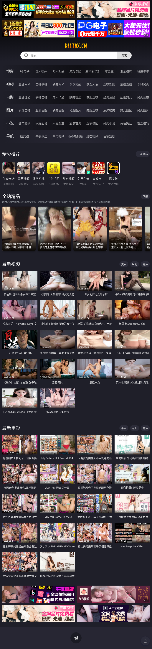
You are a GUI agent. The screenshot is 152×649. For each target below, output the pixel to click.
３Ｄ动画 (75, 84)
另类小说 (109, 123)
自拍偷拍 (41, 84)
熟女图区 (126, 110)
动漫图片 (75, 110)
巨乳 (134, 264)
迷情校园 (92, 123)
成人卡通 (58, 97)
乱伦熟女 (126, 97)
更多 (145, 264)
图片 (10, 110)
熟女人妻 (92, 84)
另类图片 (143, 110)
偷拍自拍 (41, 97)
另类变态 (143, 97)
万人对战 (58, 71)
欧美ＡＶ (58, 84)
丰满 (123, 428)
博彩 (10, 71)
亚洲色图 (41, 110)
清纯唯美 (109, 110)
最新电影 (11, 428)
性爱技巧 (143, 123)
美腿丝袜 (92, 110)
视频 (10, 84)
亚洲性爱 (24, 97)
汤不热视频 (75, 136)
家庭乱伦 (41, 123)
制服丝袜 (92, 97)
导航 (10, 136)
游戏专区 (75, 71)
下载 (145, 196)
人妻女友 (58, 123)
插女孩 (24, 136)
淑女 (134, 428)
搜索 (124, 55)
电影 (10, 97)
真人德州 (41, 71)
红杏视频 (92, 136)
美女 (123, 264)
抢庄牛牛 (143, 71)
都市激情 (24, 123)
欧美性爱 (75, 97)
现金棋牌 (126, 71)
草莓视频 (58, 136)
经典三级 (109, 97)
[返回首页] (145, 640)
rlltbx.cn (76, 46)
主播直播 (126, 84)
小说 (10, 123)
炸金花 (109, 71)
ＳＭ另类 (143, 84)
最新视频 (11, 264)
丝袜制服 (109, 84)
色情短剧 (109, 136)
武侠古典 (75, 123)
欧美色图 (58, 110)
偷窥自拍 (24, 110)
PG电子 (24, 71)
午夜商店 (41, 136)
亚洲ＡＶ (24, 84)
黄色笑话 (126, 123)
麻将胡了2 (92, 71)
